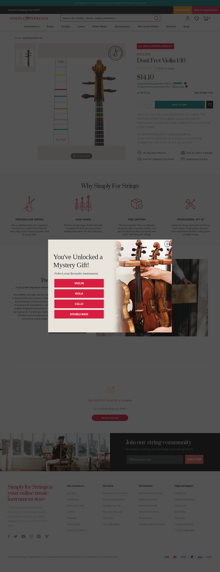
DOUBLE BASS (79, 314)
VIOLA (79, 293)
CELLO (79, 304)
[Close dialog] (167, 244)
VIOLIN (79, 283)
